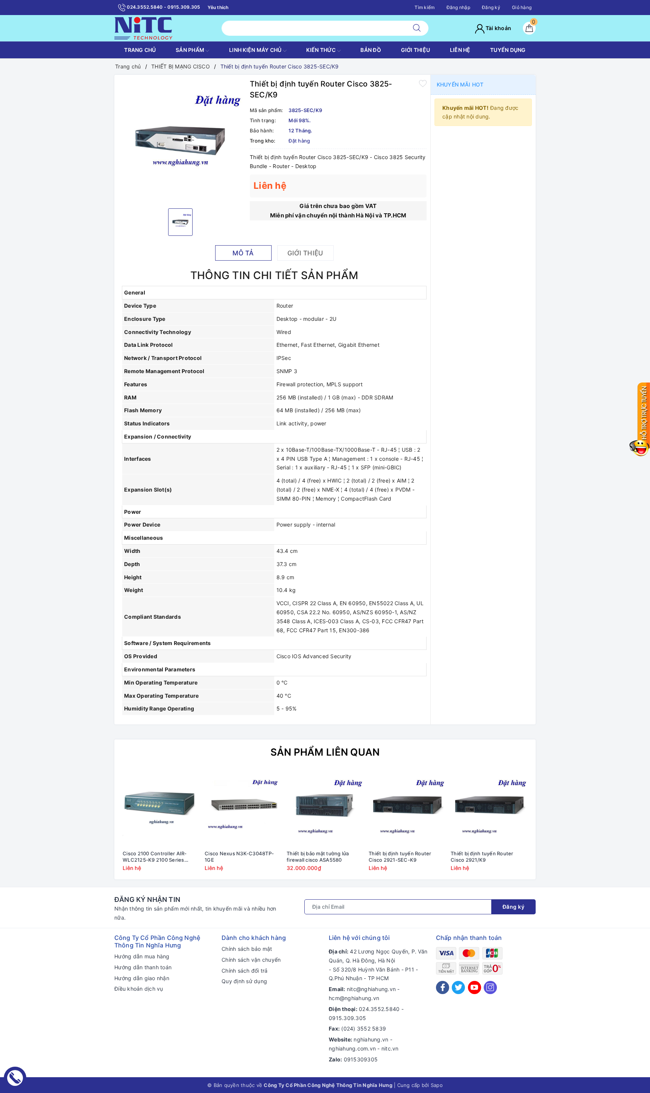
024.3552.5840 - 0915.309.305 (163, 7)
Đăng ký (491, 7)
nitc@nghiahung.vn (371, 989)
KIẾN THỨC (321, 50)
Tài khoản (498, 28)
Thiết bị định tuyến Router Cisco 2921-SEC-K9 (400, 856)
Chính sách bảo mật (247, 949)
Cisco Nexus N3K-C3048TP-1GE (239, 856)
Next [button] (550, 826)
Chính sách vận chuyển (251, 959)
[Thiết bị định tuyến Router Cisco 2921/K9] (489, 808)
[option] (180, 141)
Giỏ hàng (522, 7)
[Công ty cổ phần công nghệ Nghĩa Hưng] (143, 27)
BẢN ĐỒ (370, 50)
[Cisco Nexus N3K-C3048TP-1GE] (243, 808)
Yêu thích (218, 7)
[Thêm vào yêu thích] (423, 83)
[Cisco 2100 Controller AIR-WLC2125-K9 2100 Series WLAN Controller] (161, 808)
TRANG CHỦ (140, 50)
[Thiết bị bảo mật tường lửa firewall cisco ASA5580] (325, 808)
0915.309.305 (347, 1018)
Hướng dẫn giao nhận (141, 978)
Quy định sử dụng (244, 981)
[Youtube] (474, 987)
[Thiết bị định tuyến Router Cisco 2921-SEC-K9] (407, 808)
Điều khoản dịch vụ (138, 988)
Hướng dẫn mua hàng (142, 956)
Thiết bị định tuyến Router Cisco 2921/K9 (482, 856)
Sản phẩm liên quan (325, 752)
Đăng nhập (458, 7)
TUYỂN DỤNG (508, 50)
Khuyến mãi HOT (460, 84)
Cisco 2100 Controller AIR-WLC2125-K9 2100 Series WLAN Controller (155, 856)
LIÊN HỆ (460, 50)
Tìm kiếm (424, 7)
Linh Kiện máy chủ (256, 50)
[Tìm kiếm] (416, 28)
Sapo (437, 1085)
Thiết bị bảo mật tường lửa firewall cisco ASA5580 (318, 856)
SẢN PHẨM (190, 50)
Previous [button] (99, 826)
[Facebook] (442, 987)
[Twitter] (458, 987)
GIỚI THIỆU (415, 50)
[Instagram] (490, 987)
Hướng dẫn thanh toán (143, 967)
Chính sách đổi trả (245, 970)
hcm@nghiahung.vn (354, 998)
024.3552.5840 (379, 1009)
